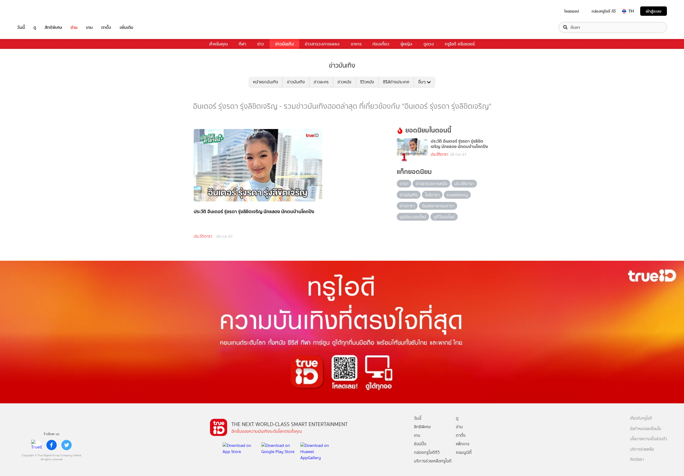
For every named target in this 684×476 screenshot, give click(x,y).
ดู (34, 27)
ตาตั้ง (106, 27)
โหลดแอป (571, 11)
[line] (36, 445)
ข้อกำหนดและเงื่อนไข (645, 429)
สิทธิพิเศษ (53, 27)
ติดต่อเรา (637, 459)
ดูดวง (428, 44)
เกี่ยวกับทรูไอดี (641, 418)
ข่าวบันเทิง (284, 44)
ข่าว (260, 44)
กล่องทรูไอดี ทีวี (604, 11)
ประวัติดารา (203, 236)
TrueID (33, 11)
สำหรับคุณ (218, 44)
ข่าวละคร (321, 82)
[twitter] (66, 445)
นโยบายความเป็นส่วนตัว (648, 439)
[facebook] (51, 445)
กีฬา (242, 44)
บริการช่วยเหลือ (642, 449)
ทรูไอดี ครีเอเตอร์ (460, 44)
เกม (89, 27)
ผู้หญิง (406, 44)
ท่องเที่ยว (380, 44)
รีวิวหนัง (367, 82)
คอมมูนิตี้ (464, 452)
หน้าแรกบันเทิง (265, 82)
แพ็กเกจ (462, 444)
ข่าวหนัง (344, 82)
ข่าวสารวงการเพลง (322, 44)
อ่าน (74, 27)
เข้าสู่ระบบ (653, 11)
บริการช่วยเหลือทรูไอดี (433, 461)
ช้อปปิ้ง (420, 444)
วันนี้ (21, 27)
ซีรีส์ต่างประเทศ (396, 82)
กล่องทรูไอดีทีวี (427, 452)
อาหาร (356, 44)
